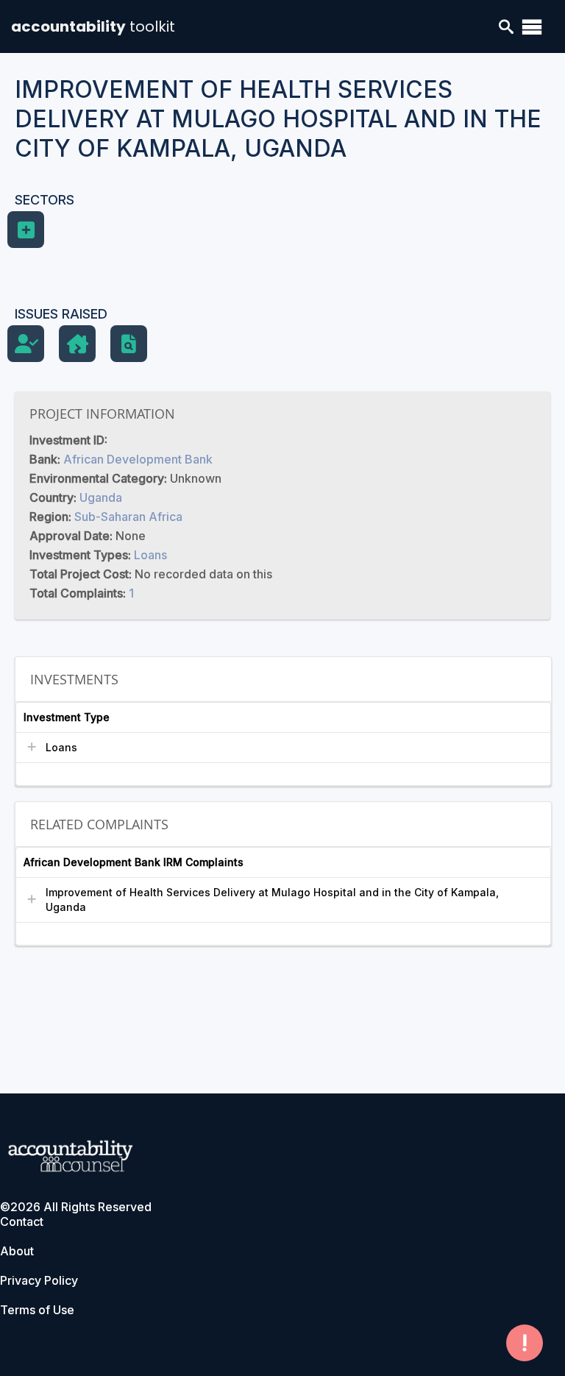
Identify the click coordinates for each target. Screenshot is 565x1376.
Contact (21, 1221)
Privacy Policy (39, 1280)
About (17, 1251)
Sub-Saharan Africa (128, 516)
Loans (150, 554)
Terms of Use (37, 1309)
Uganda (100, 497)
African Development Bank (138, 459)
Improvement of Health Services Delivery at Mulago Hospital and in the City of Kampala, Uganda (272, 899)
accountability (93, 26)
